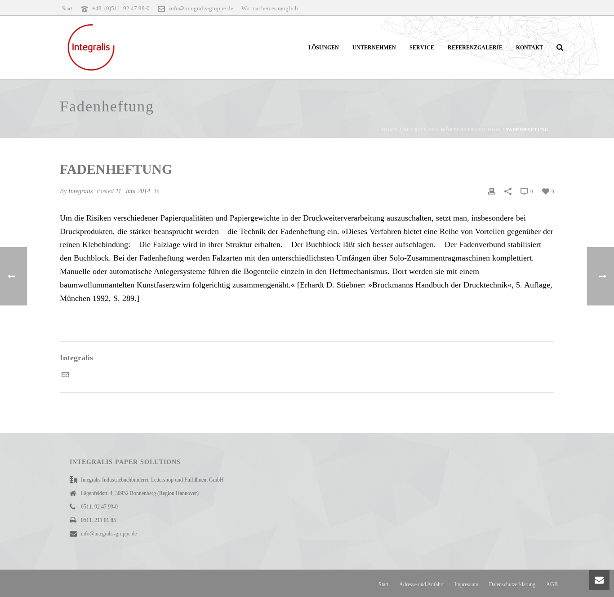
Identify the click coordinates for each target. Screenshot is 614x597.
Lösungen (323, 47)
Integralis (80, 191)
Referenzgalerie (475, 47)
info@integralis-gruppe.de (201, 8)
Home (390, 129)
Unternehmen (374, 47)
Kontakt (529, 47)
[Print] (491, 191)
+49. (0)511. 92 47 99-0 (121, 8)
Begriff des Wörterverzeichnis (452, 129)
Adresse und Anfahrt (421, 584)
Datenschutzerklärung (512, 584)
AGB (552, 584)
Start (383, 584)
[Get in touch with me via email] (65, 375)
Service (421, 47)
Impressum (466, 584)
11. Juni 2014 (133, 191)
